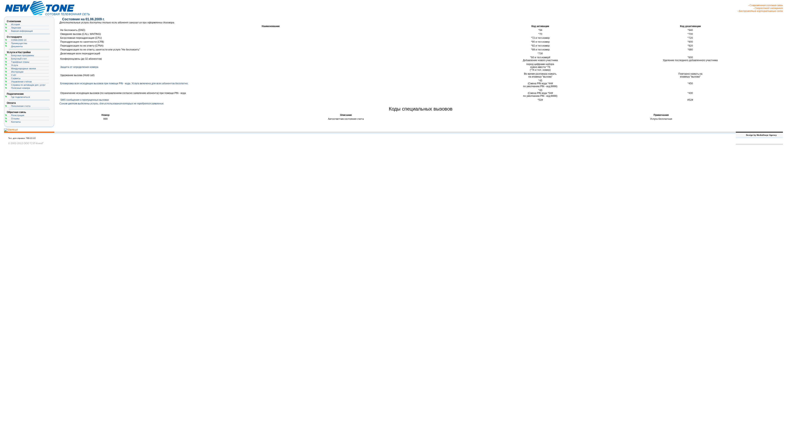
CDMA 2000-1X (18, 40)
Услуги (14, 65)
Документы (17, 46)
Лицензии (16, 27)
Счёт (13, 75)
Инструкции (17, 72)
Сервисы (15, 78)
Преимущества (19, 43)
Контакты (16, 122)
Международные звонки (23, 68)
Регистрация (17, 115)
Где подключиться (20, 97)
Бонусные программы (22, 55)
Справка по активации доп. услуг (28, 85)
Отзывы (15, 118)
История (15, 24)
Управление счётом (21, 81)
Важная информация (22, 31)
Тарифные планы (20, 62)
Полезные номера (20, 88)
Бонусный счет (19, 58)
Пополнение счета (20, 106)
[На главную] (51, 15)
